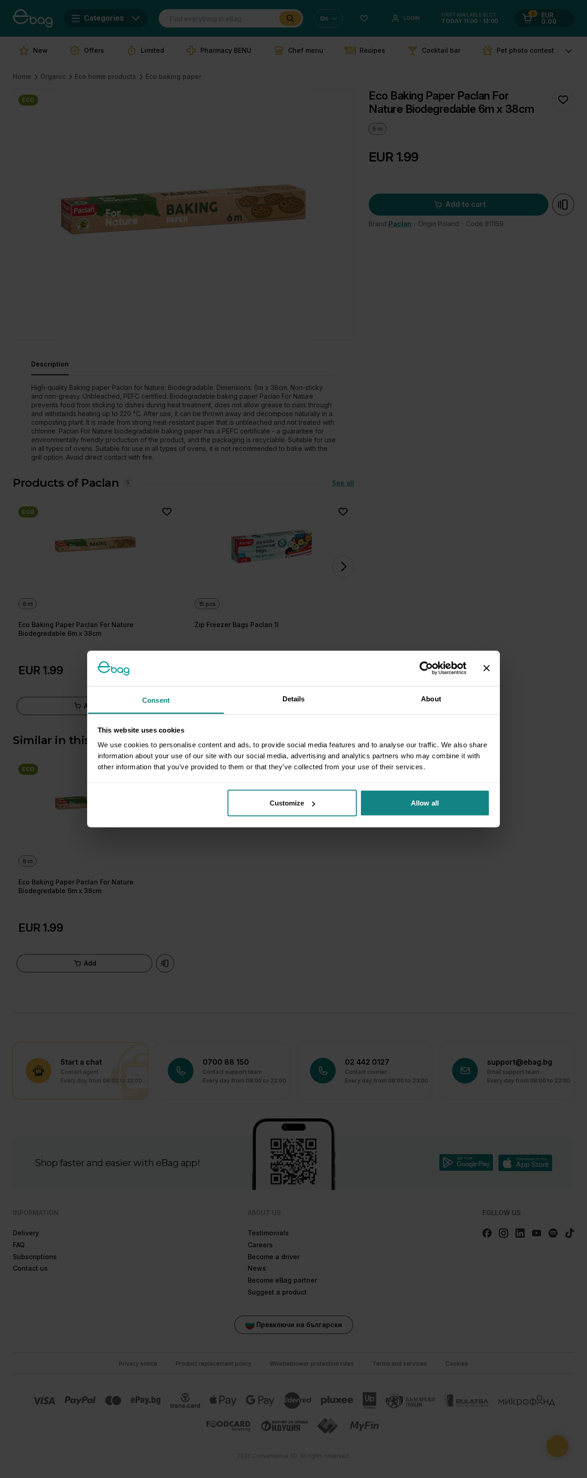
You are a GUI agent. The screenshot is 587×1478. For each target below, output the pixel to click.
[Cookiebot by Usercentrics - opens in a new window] (426, 668)
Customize (287, 803)
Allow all (425, 803)
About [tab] (431, 698)
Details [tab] (293, 698)
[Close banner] (486, 668)
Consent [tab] (156, 700)
